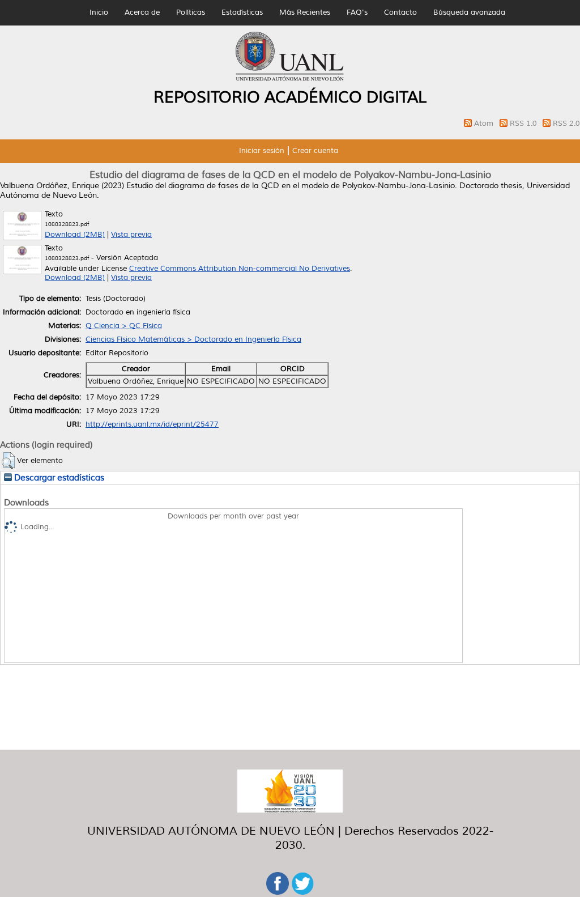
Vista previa (131, 234)
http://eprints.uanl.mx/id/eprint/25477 (152, 424)
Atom (485, 123)
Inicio (98, 12)
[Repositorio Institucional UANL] (290, 79)
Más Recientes (304, 12)
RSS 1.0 (524, 123)
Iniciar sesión (261, 150)
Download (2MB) (75, 234)
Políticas (190, 12)
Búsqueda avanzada (469, 12)
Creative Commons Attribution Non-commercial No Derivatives (239, 268)
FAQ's (357, 12)
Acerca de (142, 12)
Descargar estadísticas (58, 478)
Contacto (400, 12)
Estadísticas (242, 12)
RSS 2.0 (566, 123)
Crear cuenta (315, 150)
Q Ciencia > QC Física (124, 325)
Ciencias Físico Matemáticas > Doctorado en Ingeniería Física (193, 339)
